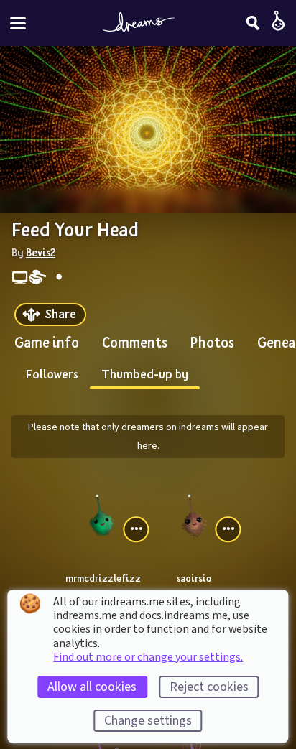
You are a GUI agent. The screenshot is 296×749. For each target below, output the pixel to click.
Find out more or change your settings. (148, 657)
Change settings (148, 721)
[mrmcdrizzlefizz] (102, 514)
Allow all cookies (92, 687)
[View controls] (136, 529)
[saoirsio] (194, 514)
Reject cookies (209, 687)
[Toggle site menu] (17, 23)
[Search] (252, 23)
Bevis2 (40, 252)
